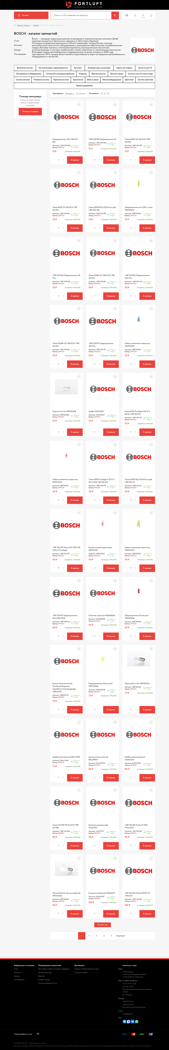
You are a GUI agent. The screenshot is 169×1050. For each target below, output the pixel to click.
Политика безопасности (47, 983)
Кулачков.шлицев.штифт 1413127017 (98, 826)
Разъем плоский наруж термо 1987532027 (100, 549)
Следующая (120, 936)
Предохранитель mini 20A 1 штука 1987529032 (138, 208)
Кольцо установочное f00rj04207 (102, 893)
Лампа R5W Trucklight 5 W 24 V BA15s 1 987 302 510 (137, 413)
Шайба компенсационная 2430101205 (135, 758)
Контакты (18, 45)
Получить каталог (81, 972)
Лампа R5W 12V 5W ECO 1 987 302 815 (64, 208)
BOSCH (61, 147)
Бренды (17, 50)
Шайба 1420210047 (96, 411)
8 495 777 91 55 (128, 1002)
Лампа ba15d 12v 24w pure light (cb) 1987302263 (66, 894)
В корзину (75, 160)
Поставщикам (20, 54)
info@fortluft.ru (128, 1014)
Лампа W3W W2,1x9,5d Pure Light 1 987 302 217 (138, 481)
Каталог (25, 15)
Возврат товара (44, 980)
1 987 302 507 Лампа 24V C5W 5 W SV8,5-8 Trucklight (66, 549)
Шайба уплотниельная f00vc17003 (66, 757)
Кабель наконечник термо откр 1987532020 (137, 344)
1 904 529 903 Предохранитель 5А (102, 139)
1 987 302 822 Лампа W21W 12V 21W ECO (137, 894)
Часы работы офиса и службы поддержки (53, 969)
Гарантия (41, 976)
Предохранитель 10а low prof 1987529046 (136, 617)
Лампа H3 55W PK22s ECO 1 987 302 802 (65, 826)
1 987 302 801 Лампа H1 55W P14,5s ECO (136, 826)
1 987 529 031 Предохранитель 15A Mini (101, 344)
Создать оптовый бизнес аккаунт (86, 969)
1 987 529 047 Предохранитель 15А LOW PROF (64, 617)
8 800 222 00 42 (128, 1005)
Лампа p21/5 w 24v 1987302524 (137, 683)
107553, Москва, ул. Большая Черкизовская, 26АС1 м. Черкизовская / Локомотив (134, 974)
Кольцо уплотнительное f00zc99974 (98, 758)
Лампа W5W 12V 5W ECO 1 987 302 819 (137, 140)
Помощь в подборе (30, 111)
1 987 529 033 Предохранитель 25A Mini (137, 276)
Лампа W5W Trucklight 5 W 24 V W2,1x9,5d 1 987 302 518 (101, 481)
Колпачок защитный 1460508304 (102, 615)
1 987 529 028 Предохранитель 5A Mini (66, 276)
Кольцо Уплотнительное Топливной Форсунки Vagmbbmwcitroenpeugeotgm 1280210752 (64, 688)
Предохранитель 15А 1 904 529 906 (65, 140)
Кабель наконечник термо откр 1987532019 (65, 481)
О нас (16, 41)
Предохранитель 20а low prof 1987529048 (100, 685)
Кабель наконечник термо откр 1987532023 (137, 549)
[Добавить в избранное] (78, 104)
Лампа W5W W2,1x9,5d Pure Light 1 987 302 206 (102, 208)
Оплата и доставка (45, 972)
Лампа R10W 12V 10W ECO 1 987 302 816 (102, 276)
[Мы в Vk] (37, 1034)
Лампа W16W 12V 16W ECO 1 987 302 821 (65, 344)
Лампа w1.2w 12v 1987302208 (64, 411)
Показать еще (102, 925)
